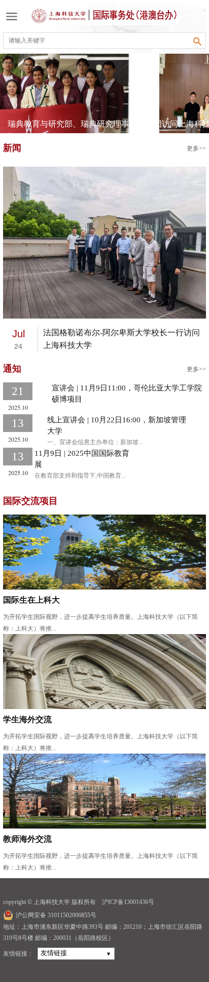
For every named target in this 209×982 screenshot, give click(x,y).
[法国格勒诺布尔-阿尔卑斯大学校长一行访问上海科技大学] (104, 242)
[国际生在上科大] (104, 551)
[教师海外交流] (104, 790)
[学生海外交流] (104, 670)
